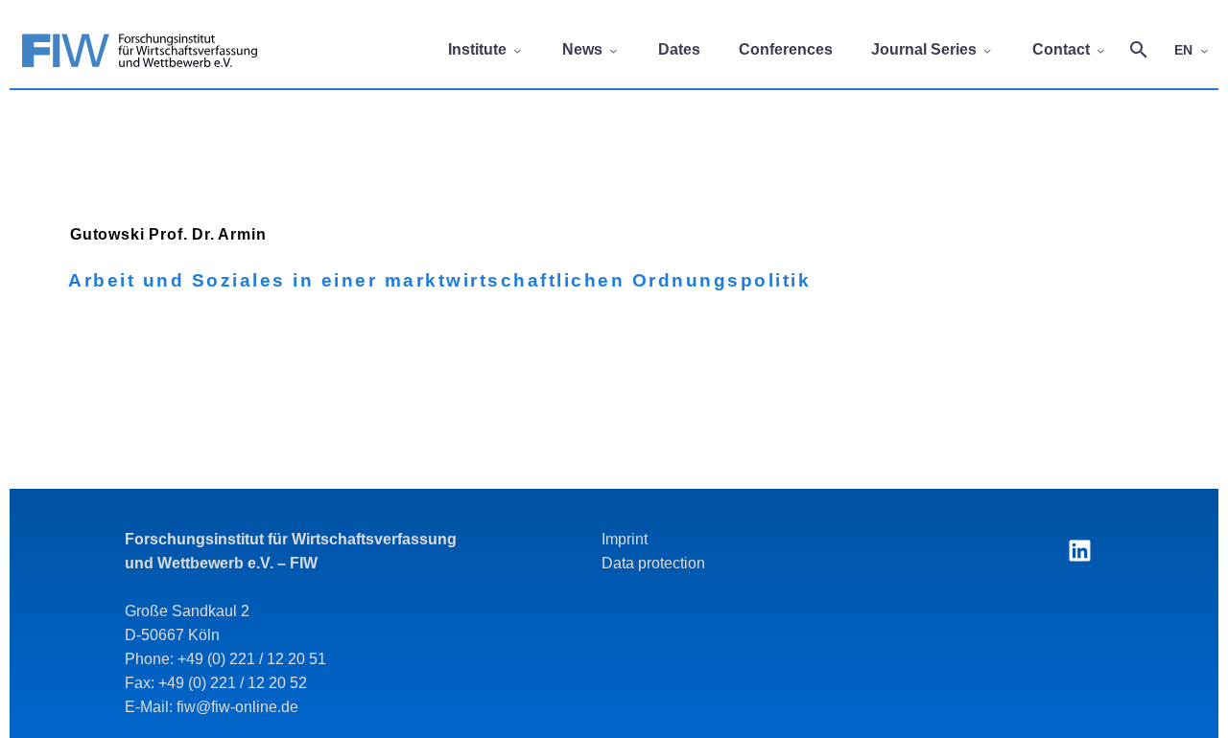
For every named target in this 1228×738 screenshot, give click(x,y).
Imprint (625, 539)
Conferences (786, 49)
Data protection (653, 563)
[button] (1138, 49)
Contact (1061, 49)
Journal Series (924, 49)
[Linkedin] (1079, 551)
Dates (679, 49)
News (582, 49)
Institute (477, 49)
